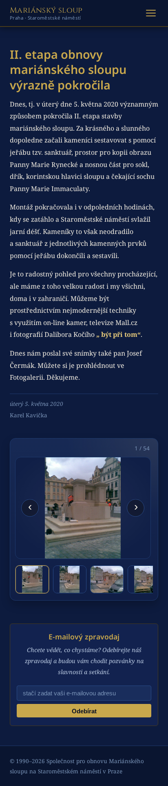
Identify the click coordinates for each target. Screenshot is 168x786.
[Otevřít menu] (151, 13)
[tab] (32, 579)
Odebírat (84, 711)
